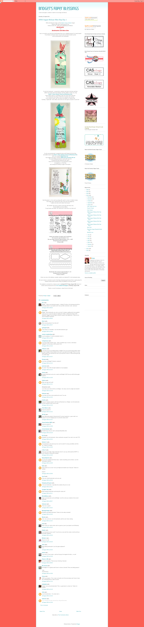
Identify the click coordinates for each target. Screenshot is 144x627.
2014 (87, 193)
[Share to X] (57, 296)
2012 (87, 248)
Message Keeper (46, 510)
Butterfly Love (90, 232)
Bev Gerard (44, 565)
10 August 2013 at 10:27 (47, 356)
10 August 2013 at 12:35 (47, 405)
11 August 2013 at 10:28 (47, 514)
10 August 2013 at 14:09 (47, 426)
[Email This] (54, 296)
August (89, 204)
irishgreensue (45, 340)
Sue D (43, 476)
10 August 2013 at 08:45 (47, 318)
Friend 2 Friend (90, 208)
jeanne (43, 552)
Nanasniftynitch (45, 457)
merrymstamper (45, 429)
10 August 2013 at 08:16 (47, 307)
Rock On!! (89, 227)
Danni (43, 321)
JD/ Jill (43, 414)
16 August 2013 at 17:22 (47, 581)
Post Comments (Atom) (63, 614)
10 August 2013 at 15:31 (47, 439)
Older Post (78, 611)
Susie (43, 310)
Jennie (43, 372)
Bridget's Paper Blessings (59, 8)
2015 (87, 191)
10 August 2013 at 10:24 (47, 345)
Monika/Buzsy (45, 496)
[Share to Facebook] (58, 296)
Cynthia (44, 400)
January (89, 246)
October (89, 200)
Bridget (93, 258)
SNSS (62, 285)
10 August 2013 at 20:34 (47, 480)
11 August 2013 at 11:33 (47, 520)
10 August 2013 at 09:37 (47, 324)
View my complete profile (90, 273)
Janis (43, 544)
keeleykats (44, 584)
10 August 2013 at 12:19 (47, 390)
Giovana (44, 359)
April (89, 240)
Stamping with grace (47, 483)
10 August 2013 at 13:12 (47, 411)
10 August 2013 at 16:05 (47, 455)
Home (60, 611)
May (89, 238)
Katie (43, 465)
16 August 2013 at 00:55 (47, 562)
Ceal (43, 523)
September (90, 202)
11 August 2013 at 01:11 (47, 493)
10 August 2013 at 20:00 (47, 473)
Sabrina (44, 380)
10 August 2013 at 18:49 (47, 463)
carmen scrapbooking (47, 334)
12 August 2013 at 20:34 (47, 535)
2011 (87, 250)
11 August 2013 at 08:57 (47, 501)
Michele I (44, 538)
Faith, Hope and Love (91, 206)
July (89, 234)
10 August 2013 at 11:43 (47, 369)
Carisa (43, 576)
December (90, 197)
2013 (87, 195)
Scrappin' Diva (45, 489)
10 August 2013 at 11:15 (47, 363)
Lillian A (44, 450)
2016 (87, 189)
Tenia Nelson (45, 408)
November (90, 198)
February (90, 244)
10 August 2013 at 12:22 (47, 397)
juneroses (44, 366)
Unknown (44, 393)
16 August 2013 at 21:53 (47, 595)
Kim (43, 302)
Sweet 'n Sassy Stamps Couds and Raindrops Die (65, 154)
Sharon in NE (45, 559)
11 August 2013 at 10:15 (47, 507)
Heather (44, 530)
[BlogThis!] (55, 296)
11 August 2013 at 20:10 (47, 527)
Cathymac (44, 348)
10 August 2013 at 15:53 (47, 447)
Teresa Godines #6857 (47, 422)
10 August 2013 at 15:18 (47, 432)
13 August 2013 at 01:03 (47, 541)
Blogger (78, 624)
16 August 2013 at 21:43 (47, 589)
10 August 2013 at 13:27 (47, 419)
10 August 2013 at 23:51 (47, 486)
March (89, 242)
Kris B (43, 435)
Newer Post (42, 611)
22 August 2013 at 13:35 (47, 602)
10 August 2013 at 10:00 (47, 331)
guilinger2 (44, 327)
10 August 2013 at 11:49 (47, 377)
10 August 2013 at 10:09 (47, 338)
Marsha (43, 517)
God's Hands (90, 210)
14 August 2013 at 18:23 (47, 549)
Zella (43, 592)
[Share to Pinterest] (60, 296)
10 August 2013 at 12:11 (47, 384)
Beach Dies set (64, 156)
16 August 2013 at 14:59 (47, 573)
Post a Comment (44, 605)
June (89, 236)
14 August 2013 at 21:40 (47, 556)
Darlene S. (44, 442)
